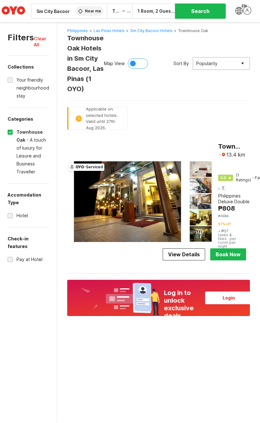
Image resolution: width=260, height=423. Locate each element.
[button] (41, 42)
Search (200, 11)
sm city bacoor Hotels (151, 30)
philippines (77, 30)
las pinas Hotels (109, 30)
